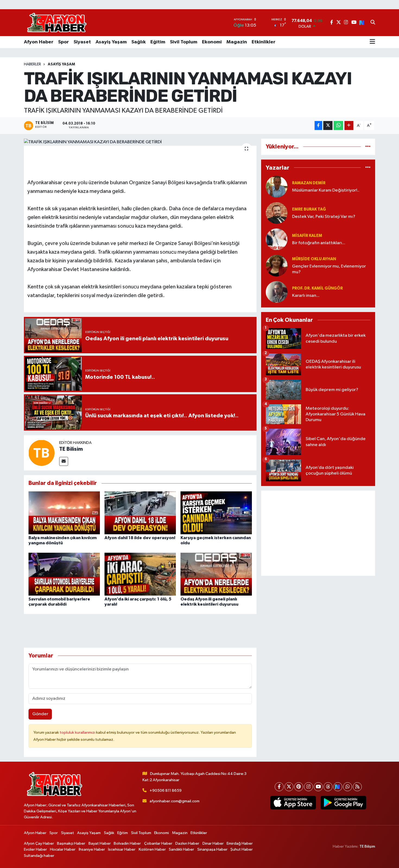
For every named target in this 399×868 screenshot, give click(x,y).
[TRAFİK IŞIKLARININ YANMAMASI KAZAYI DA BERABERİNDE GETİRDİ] (140, 142)
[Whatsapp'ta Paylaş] (338, 125)
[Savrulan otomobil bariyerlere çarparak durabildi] (64, 574)
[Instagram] (308, 786)
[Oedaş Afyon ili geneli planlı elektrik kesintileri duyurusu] (216, 574)
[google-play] (343, 802)
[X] (288, 786)
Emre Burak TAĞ (309, 209)
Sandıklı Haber (181, 849)
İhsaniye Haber (92, 849)
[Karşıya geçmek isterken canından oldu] (216, 512)
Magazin (236, 42)
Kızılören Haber (152, 849)
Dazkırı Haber (187, 843)
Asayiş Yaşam (111, 42)
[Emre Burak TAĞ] (276, 213)
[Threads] (328, 786)
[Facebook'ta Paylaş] (318, 125)
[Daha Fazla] (348, 125)
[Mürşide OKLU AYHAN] (276, 265)
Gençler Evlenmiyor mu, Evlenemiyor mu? (329, 269)
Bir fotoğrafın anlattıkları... (318, 243)
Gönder (40, 714)
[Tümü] (367, 146)
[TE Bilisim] (41, 452)
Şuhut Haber (241, 849)
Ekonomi (212, 42)
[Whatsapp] (347, 786)
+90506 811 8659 (166, 790)
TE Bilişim (367, 846)
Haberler (32, 64)
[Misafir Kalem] (276, 239)
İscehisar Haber (121, 849)
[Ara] (372, 22)
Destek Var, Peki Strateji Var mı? (323, 216)
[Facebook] (279, 786)
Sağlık (138, 42)
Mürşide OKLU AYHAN (314, 259)
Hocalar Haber (62, 849)
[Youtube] (318, 786)
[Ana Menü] (372, 42)
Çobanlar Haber (158, 843)
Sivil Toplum (183, 42)
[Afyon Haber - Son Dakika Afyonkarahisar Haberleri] (57, 22)
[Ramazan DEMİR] (276, 186)
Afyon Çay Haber (39, 843)
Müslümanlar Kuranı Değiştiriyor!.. (325, 190)
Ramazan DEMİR (308, 183)
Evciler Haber (35, 849)
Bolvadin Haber (127, 843)
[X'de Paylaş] (327, 125)
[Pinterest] (298, 786)
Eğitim (157, 42)
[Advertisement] (318, 533)
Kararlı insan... (305, 295)
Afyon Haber (38, 42)
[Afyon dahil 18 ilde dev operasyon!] (140, 512)
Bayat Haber (99, 843)
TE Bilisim (71, 449)
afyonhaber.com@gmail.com (174, 801)
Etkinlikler (264, 42)
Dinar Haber (213, 843)
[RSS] (357, 786)
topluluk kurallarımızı (78, 732)
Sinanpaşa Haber (212, 849)
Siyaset (82, 42)
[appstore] (293, 802)
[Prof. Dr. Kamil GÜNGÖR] (276, 292)
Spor (63, 42)
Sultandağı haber (39, 856)
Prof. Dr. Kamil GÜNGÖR (317, 288)
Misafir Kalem (307, 236)
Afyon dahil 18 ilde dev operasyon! (139, 538)
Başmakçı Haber (71, 843)
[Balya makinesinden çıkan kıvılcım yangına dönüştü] (64, 512)
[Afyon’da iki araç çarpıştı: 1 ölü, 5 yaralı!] (140, 574)
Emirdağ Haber (240, 843)
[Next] (337, 786)
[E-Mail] (63, 461)
